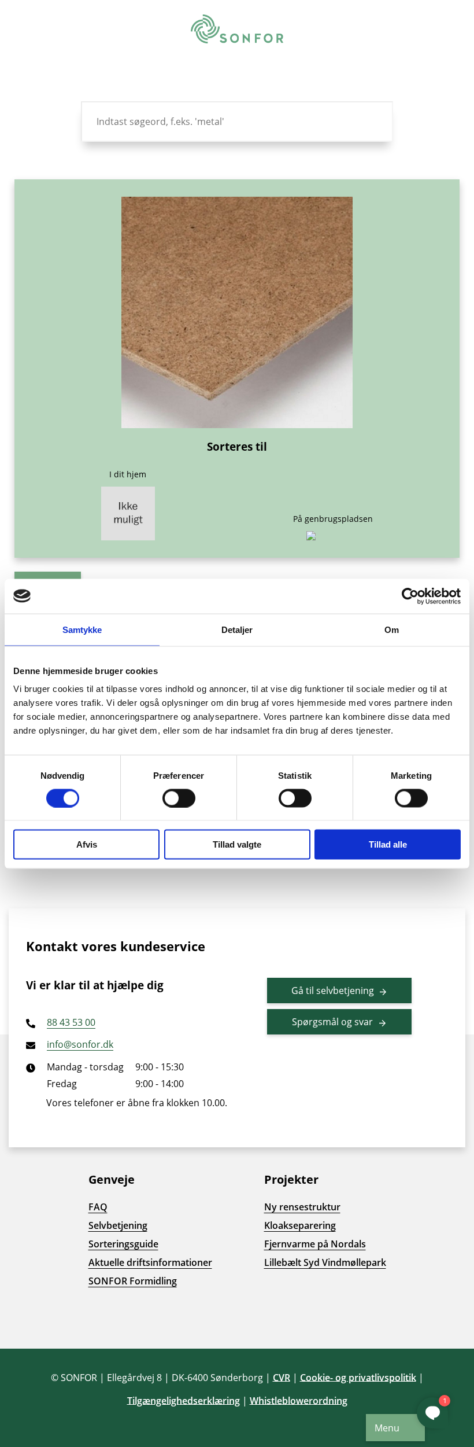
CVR (281, 1377)
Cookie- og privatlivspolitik (358, 1377)
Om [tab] (391, 629)
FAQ (98, 1207)
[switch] (178, 798)
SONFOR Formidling (132, 1281)
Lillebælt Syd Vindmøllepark (325, 1262)
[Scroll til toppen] (29, 1319)
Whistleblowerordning (298, 1400)
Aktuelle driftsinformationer (150, 1262)
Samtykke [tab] (82, 629)
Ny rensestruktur (302, 1207)
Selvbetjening (117, 1225)
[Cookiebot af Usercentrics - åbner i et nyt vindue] (410, 596)
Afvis (86, 844)
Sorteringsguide (123, 1244)
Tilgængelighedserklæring (183, 1400)
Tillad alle (388, 844)
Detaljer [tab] (237, 629)
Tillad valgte (237, 844)
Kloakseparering (300, 1225)
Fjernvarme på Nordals (315, 1244)
